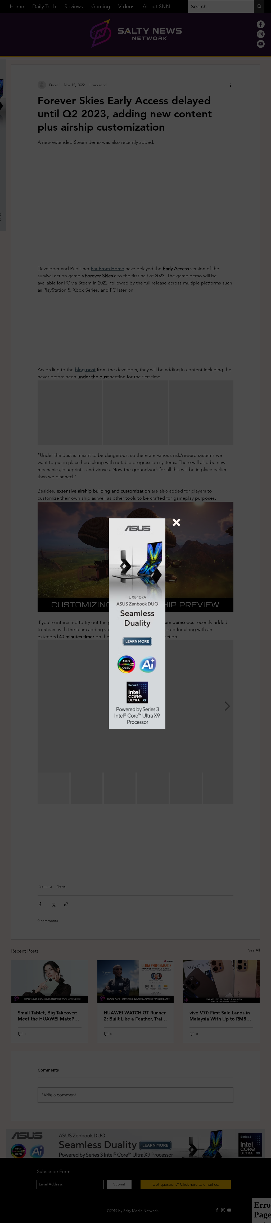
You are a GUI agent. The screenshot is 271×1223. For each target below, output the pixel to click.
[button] (176, 522)
